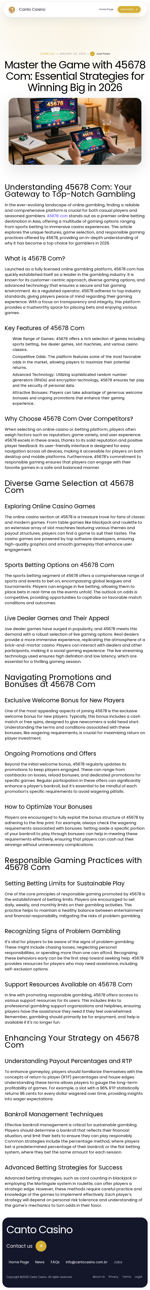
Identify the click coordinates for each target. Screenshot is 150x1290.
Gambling (47, 53)
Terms (126, 1277)
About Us (99, 1277)
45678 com (57, 216)
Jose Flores (103, 53)
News (40, 1262)
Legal (138, 1277)
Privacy (113, 1277)
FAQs (55, 1262)
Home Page (19, 1262)
